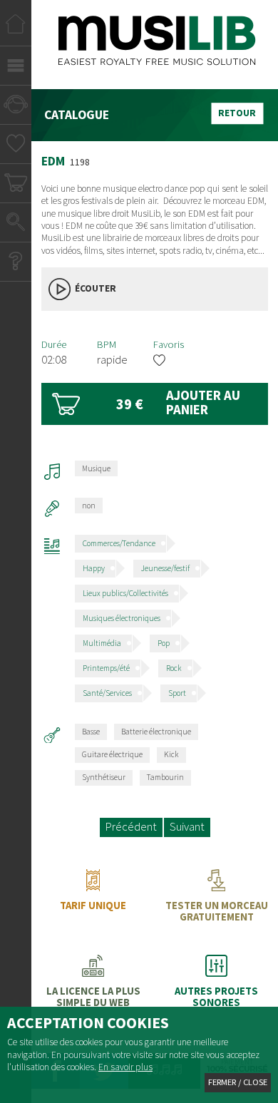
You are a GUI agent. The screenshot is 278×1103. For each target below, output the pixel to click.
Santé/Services (107, 693)
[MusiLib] (157, 48)
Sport (177, 693)
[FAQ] (15, 263)
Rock (174, 668)
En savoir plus (125, 1067)
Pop (164, 643)
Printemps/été (106, 668)
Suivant (187, 826)
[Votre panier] (16, 185)
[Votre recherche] (15, 224)
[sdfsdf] (216, 987)
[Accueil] (15, 28)
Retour (237, 113)
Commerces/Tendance (119, 543)
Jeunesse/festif (165, 568)
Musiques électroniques (121, 618)
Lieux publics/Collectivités (125, 593)
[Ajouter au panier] (155, 404)
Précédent (131, 826)
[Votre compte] (16, 106)
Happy (94, 568)
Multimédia (102, 643)
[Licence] (93, 987)
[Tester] (216, 901)
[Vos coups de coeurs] (16, 146)
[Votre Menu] (15, 67)
